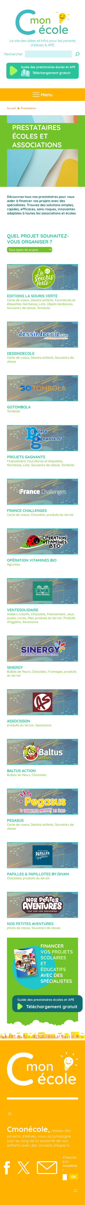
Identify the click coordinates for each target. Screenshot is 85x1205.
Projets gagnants (26, 457)
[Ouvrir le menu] (9, 1113)
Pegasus (15, 820)
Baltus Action (21, 770)
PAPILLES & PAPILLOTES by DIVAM (38, 874)
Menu (46, 94)
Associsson (18, 721)
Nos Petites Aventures (30, 923)
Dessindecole (20, 353)
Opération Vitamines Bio (31, 560)
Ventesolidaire (22, 610)
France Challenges (27, 510)
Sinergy (15, 667)
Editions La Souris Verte (32, 296)
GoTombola (19, 407)
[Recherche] (77, 54)
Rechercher (13, 54)
